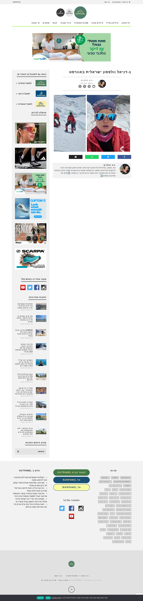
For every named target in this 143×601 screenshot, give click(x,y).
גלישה (115, 489)
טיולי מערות (103, 501)
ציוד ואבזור (65, 23)
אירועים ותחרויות (115, 485)
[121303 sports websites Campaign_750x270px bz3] (71, 47)
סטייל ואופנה (103, 521)
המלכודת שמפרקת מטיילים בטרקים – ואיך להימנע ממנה (25, 306)
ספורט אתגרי (111, 525)
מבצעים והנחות (125, 517)
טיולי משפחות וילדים (123, 505)
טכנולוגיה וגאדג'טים (124, 513)
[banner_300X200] (30, 208)
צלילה (103, 529)
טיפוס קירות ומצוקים (123, 509)
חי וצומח (113, 493)
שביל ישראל (126, 537)
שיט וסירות (108, 537)
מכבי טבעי (113, 517)
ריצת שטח (110, 533)
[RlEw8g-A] (30, 233)
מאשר (48, 598)
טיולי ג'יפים (114, 497)
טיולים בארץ (97, 23)
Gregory (105, 477)
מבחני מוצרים (103, 513)
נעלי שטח (127, 521)
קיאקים (128, 533)
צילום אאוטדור (113, 529)
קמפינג (119, 533)
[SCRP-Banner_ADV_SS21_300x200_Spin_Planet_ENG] (30, 259)
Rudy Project (105, 481)
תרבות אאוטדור (118, 541)
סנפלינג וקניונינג (124, 525)
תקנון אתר (63, 580)
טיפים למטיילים (108, 509)
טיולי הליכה (103, 497)
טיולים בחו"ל (112, 23)
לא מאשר (40, 598)
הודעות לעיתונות (125, 493)
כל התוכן (126, 23)
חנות (55, 23)
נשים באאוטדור (115, 521)
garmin (115, 477)
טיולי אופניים (126, 497)
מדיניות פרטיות (48, 580)
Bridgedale (126, 477)
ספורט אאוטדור (81, 23)
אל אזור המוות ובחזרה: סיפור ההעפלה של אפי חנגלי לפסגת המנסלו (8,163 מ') (24, 348)
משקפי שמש (102, 517)
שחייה (117, 537)
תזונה (128, 541)
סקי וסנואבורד (125, 529)
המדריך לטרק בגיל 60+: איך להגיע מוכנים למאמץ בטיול (24, 404)
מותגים (46, 23)
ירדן (112, 513)
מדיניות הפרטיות (56, 598)
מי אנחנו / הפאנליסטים (120, 2)
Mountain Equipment (122, 481)
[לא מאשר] (140, 598)
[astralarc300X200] (30, 133)
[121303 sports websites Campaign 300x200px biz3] (30, 183)
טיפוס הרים (109, 505)
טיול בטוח (104, 493)
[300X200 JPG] (30, 158)
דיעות (107, 489)
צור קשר (107, 2)
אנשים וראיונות (125, 489)
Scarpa (127, 485)
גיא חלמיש (87, 80)
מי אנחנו (36, 23)
